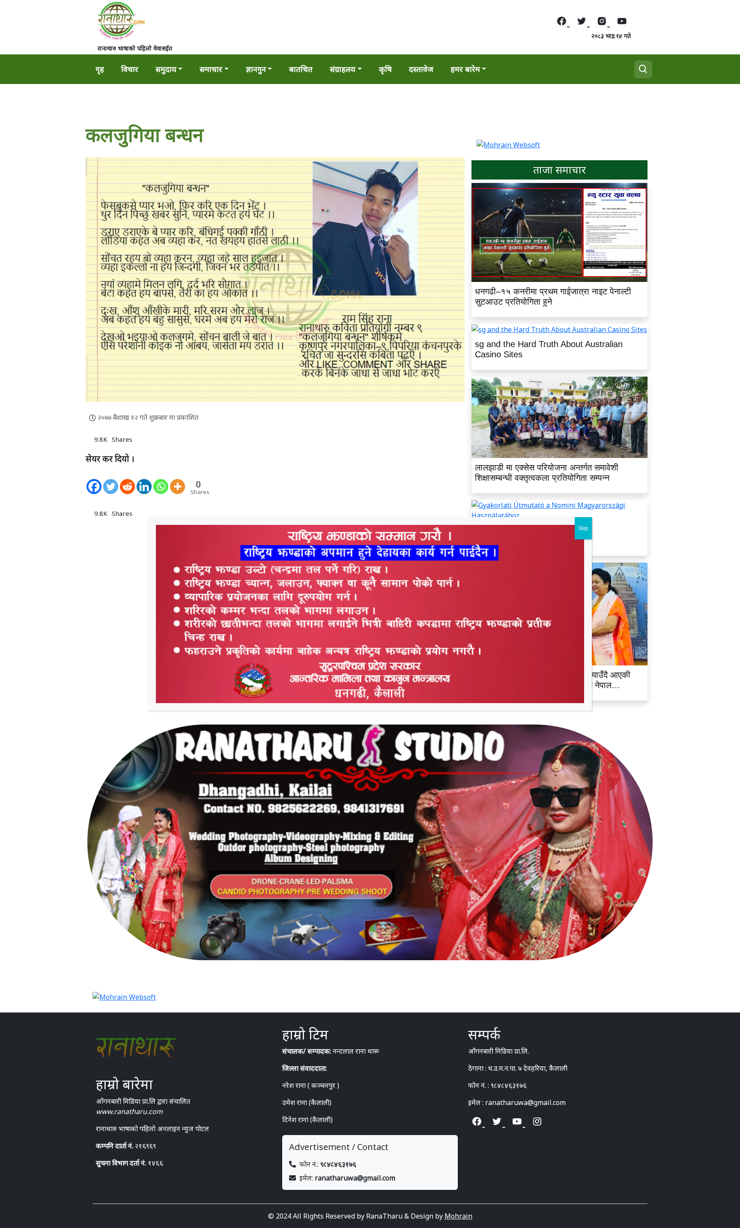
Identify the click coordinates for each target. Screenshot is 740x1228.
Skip (583, 528)
